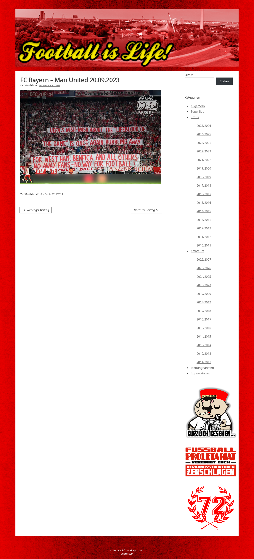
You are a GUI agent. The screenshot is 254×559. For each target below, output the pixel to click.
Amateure (197, 251)
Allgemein (198, 106)
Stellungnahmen (202, 368)
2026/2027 (204, 259)
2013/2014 (204, 220)
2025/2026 (204, 126)
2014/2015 (204, 211)
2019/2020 (204, 168)
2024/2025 (204, 134)
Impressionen (200, 373)
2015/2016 (204, 203)
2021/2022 (204, 160)
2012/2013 (204, 228)
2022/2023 (204, 151)
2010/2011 (204, 245)
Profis (40, 194)
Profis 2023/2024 (54, 194)
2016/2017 (204, 194)
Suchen (189, 75)
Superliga (197, 111)
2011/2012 (204, 237)
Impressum (127, 553)
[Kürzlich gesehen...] (211, 441)
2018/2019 (204, 177)
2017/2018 (204, 185)
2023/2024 (204, 143)
